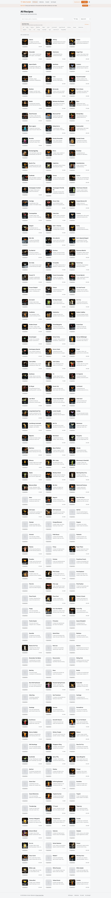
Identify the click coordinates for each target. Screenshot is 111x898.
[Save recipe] (41, 39)
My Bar (85, 2)
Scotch (48, 27)
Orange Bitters (63, 29)
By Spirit (47, 2)
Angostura (24, 29)
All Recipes (35, 2)
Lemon (30, 29)
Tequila (43, 27)
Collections (41, 2)
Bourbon (32, 27)
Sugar (50, 29)
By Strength (53, 2)
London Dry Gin (56, 29)
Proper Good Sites (39, 895)
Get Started (85, 5)
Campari (74, 27)
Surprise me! (77, 2)
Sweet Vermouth (62, 27)
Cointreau (69, 27)
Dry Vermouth (54, 27)
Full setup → (87, 24)
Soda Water (44, 29)
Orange (38, 29)
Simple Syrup (80, 27)
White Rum (38, 27)
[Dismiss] (89, 5)
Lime (34, 29)
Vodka (27, 27)
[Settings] (89, 2)
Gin (23, 27)
